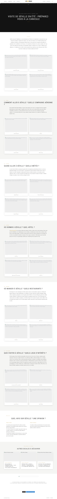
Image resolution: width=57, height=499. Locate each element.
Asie (14, 1)
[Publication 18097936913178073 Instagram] (49, 488)
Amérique (10, 1)
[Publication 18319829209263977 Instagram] (24, 488)
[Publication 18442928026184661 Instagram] (16, 488)
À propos (48, 1)
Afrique (18, 1)
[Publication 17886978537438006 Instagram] (41, 488)
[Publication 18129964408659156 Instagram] (8, 487)
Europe (5, 1)
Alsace (44, 1)
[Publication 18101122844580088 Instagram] (33, 488)
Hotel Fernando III (13, 230)
